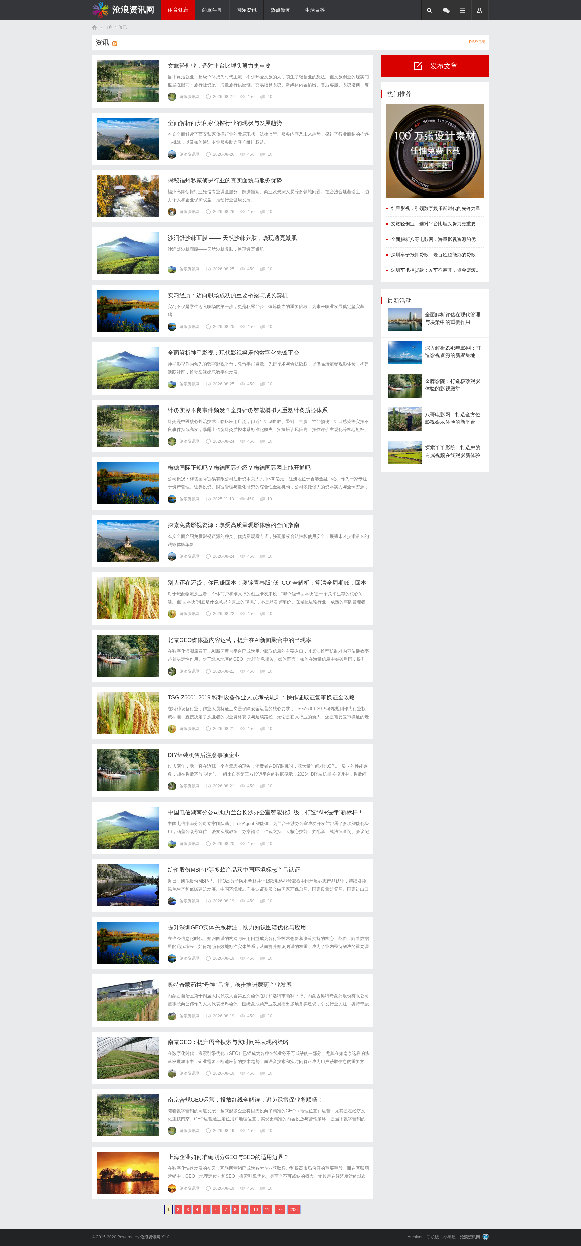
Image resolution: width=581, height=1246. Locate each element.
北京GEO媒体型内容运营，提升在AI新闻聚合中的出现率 (239, 640)
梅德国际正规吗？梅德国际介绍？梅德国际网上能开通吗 (239, 468)
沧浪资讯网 (133, 9)
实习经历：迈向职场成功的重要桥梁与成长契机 (228, 295)
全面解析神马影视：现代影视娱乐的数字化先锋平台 (233, 353)
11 (267, 1209)
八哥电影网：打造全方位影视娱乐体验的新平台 (452, 418)
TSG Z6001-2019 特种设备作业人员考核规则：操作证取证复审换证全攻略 (261, 697)
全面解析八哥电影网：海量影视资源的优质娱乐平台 (445, 239)
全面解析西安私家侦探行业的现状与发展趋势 (225, 123)
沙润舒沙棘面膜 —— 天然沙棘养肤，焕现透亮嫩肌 (232, 238)
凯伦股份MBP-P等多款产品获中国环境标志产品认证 (234, 870)
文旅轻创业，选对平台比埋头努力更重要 (219, 65)
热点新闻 (281, 10)
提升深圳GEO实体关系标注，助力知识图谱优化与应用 (237, 927)
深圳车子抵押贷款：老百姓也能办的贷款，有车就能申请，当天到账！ (464, 254)
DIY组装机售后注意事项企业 (204, 755)
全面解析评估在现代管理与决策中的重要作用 (452, 318)
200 (294, 1209)
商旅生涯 (212, 10)
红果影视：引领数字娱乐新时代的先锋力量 (435, 208)
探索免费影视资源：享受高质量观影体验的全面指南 (233, 525)
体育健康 (178, 10)
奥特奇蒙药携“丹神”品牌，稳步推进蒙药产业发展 (230, 985)
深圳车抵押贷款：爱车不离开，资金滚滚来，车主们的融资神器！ (459, 270)
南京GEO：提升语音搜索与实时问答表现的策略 (228, 1042)
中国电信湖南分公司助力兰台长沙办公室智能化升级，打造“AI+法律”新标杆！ (265, 812)
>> (280, 1209)
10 (255, 1209)
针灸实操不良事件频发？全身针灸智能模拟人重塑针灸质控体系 (248, 410)
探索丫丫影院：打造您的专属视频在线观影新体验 (452, 451)
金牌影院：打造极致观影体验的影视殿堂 (452, 385)
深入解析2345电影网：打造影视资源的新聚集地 (453, 351)
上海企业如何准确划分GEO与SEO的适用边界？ (228, 1157)
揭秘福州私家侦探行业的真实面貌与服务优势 (225, 180)
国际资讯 (246, 10)
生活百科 (315, 10)
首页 (95, 27)
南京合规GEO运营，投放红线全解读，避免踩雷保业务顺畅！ (245, 1100)
